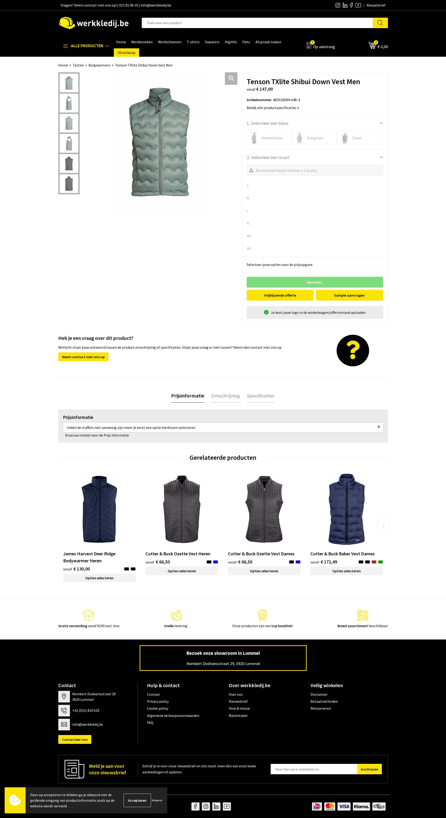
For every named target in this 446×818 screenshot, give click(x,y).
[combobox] (257, 23)
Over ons (236, 694)
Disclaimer (319, 694)
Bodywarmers (99, 65)
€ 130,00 (76, 569)
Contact (153, 694)
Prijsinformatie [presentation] (187, 395)
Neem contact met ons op (83, 356)
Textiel (78, 65)
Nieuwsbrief (238, 701)
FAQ (150, 722)
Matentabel (238, 715)
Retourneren (321, 708)
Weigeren (157, 800)
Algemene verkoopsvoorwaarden (173, 715)
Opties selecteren (99, 578)
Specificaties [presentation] (260, 395)
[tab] (187, 396)
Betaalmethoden (324, 701)
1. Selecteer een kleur (268, 123)
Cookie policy (157, 708)
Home (63, 65)
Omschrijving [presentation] (225, 395)
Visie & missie (239, 708)
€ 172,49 (323, 562)
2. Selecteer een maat (268, 157)
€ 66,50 (157, 562)
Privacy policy (158, 701)
